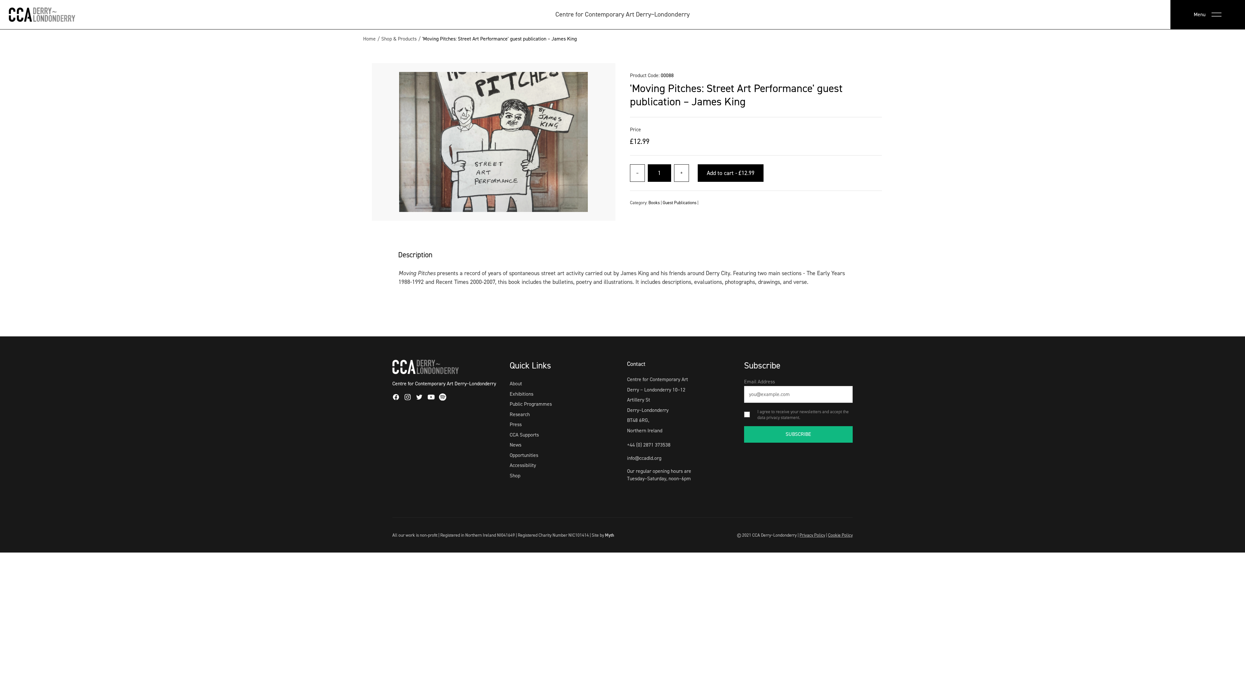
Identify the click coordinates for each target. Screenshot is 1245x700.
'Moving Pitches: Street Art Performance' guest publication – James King (499, 38)
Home (369, 38)
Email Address (759, 381)
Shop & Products (399, 38)
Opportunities (524, 455)
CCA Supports (524, 434)
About (516, 383)
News (515, 444)
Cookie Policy (840, 535)
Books (654, 202)
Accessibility (523, 465)
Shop (515, 475)
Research (520, 414)
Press (516, 424)
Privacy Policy (812, 535)
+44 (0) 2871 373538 (648, 444)
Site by (603, 535)
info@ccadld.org (644, 458)
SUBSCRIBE (798, 434)
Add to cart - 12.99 (731, 173)
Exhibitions (521, 394)
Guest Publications (679, 202)
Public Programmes (531, 404)
